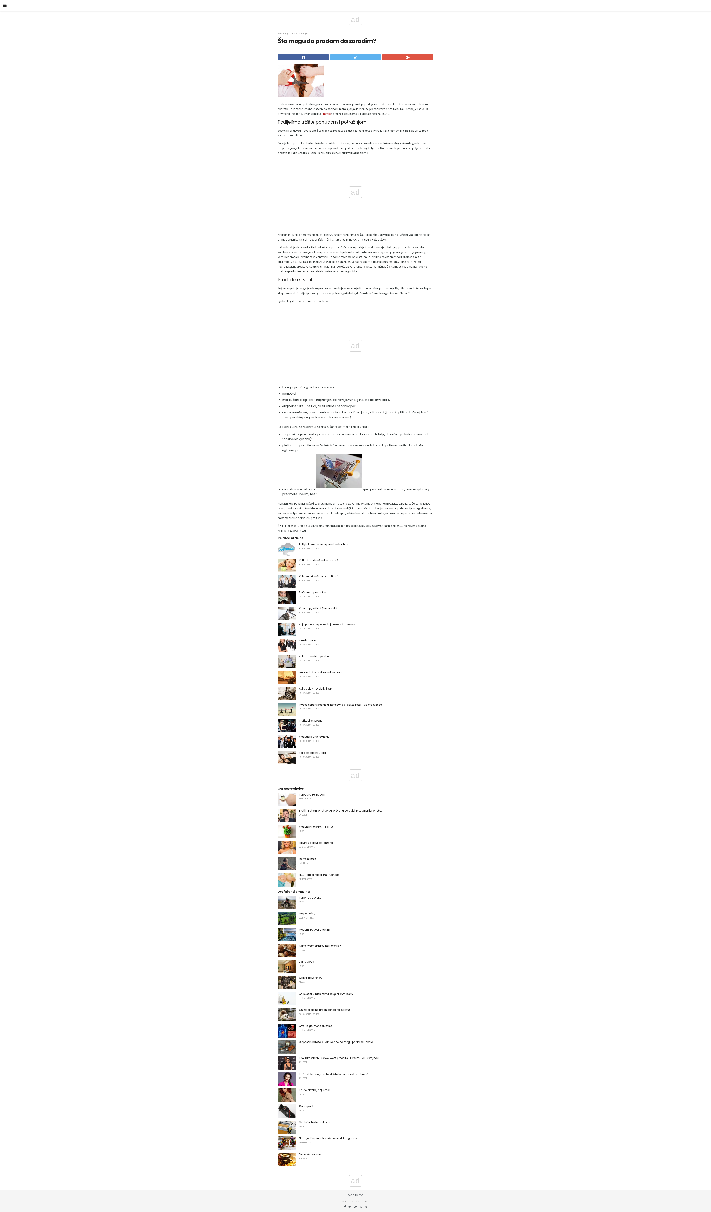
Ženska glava (307, 640)
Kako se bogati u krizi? (313, 753)
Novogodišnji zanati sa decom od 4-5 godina (328, 1138)
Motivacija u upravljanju (314, 737)
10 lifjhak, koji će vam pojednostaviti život (325, 544)
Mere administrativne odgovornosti (321, 672)
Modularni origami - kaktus (316, 827)
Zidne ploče (306, 962)
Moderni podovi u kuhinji (314, 929)
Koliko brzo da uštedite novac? (318, 560)
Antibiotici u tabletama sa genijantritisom (326, 994)
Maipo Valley (307, 913)
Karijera (305, 33)
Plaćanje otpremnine (312, 592)
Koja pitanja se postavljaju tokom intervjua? (327, 624)
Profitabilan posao (310, 720)
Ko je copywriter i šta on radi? (318, 608)
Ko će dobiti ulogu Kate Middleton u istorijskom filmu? (333, 1074)
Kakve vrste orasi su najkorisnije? (320, 946)
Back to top (355, 1195)
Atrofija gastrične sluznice (315, 1026)
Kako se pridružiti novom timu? (319, 576)
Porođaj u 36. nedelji (312, 795)
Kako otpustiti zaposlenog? (316, 656)
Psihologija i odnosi (288, 33)
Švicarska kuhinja (310, 1154)
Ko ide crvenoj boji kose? (315, 1090)
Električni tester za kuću (314, 1122)
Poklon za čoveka (310, 897)
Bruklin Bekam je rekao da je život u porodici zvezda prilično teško (341, 810)
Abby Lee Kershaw (310, 978)
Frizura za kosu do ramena (316, 843)
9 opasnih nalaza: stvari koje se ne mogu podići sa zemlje (336, 1042)
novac (327, 114)
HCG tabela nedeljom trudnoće (319, 875)
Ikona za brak (307, 859)
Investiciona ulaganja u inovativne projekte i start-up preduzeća (340, 705)
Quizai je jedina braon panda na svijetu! (324, 1010)
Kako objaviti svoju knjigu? (315, 688)
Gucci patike (307, 1106)
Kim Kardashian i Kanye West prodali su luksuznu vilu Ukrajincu (339, 1058)
